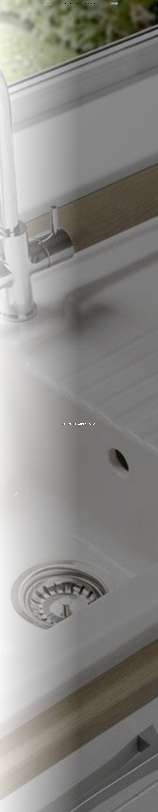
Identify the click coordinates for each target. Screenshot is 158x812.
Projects (71, 3)
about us (76, 3)
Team (80, 3)
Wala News (92, 3)
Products (65, 3)
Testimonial (86, 3)
